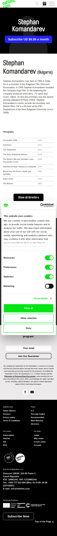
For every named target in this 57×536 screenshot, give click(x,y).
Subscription (8, 435)
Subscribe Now (18, 516)
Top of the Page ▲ (44, 521)
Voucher (6, 438)
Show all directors (28, 197)
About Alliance (9, 411)
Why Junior (39, 438)
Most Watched (37, 421)
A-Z (32, 411)
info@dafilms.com (20, 488)
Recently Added (38, 414)
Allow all (28, 308)
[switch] (49, 267)
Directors (35, 424)
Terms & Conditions (11, 421)
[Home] (9, 4)
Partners (7, 414)
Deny (28, 328)
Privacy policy (9, 417)
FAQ (5, 445)
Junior (36, 435)
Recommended (37, 417)
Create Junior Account (40, 443)
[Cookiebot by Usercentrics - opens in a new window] (41, 205)
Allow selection (28, 318)
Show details (41, 298)
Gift (4, 442)
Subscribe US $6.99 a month (28, 39)
